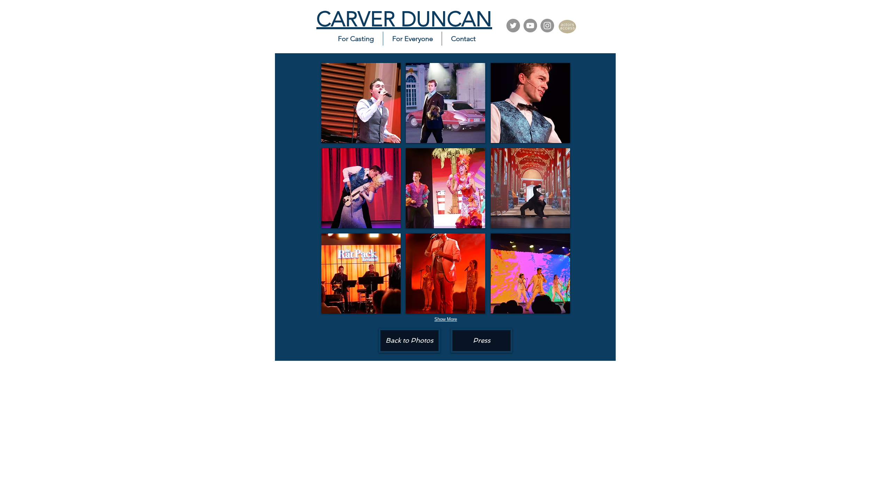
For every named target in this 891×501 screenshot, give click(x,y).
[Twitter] (513, 25)
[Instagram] (547, 25)
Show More (445, 319)
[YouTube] (530, 25)
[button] (361, 103)
